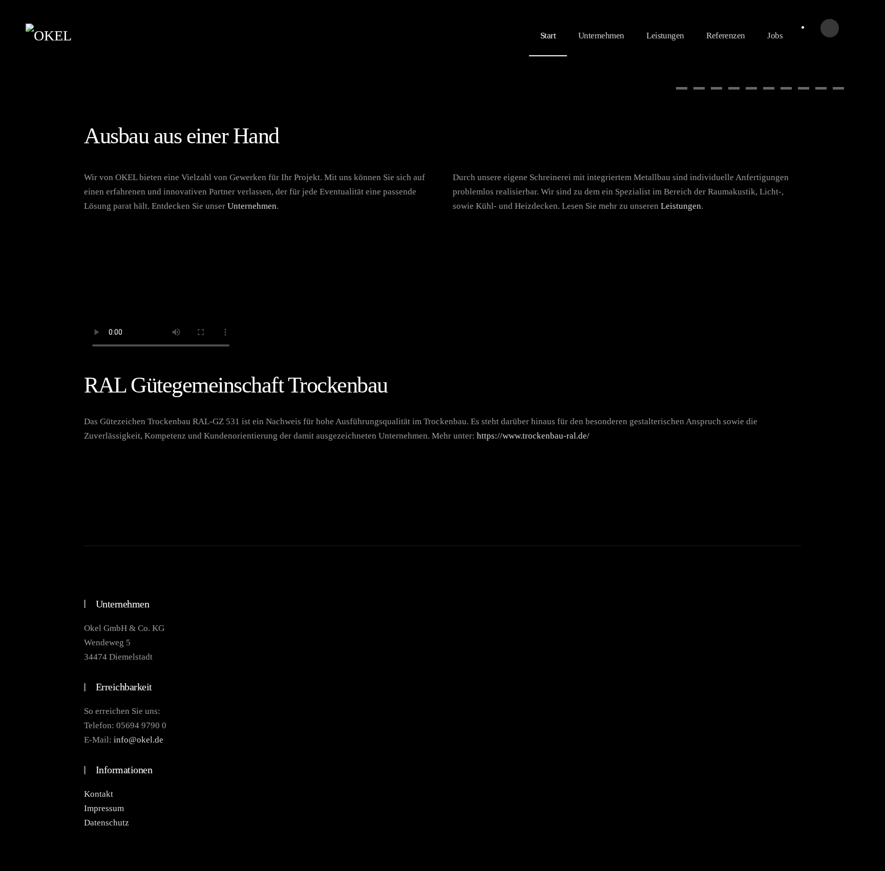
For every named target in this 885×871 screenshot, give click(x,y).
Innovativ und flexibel (751, 88)
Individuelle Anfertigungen (838, 88)
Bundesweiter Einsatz (699, 88)
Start (548, 35)
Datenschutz (106, 823)
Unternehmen (601, 35)
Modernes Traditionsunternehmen (681, 88)
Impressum (104, 808)
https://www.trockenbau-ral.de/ (533, 436)
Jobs (775, 35)
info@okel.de (138, 740)
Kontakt (98, 794)
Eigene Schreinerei (768, 88)
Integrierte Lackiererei (786, 88)
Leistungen (665, 35)
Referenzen (725, 35)
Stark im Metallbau (803, 88)
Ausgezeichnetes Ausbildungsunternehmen (821, 88)
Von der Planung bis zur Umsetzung (716, 88)
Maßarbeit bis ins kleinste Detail (734, 88)
